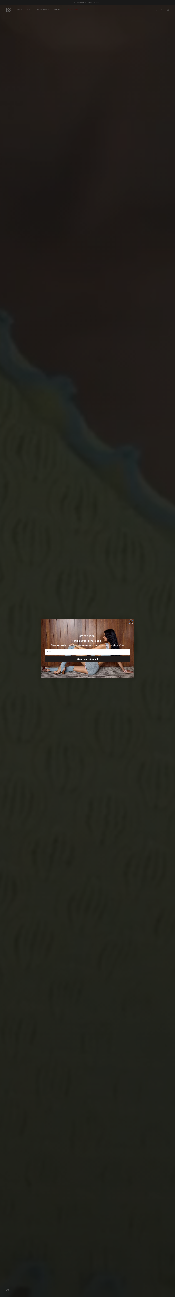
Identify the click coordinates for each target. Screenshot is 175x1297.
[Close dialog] (131, 622)
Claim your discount (87, 659)
